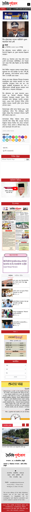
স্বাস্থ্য (20, 477)
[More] (19, 140)
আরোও (15, 332)
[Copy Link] (13, 140)
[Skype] (4, 140)
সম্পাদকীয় (15, 477)
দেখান (15, 377)
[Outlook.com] (16, 140)
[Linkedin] (10, 137)
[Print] (25, 137)
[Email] (7, 140)
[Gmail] (10, 140)
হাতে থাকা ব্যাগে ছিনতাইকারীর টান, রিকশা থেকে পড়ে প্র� (20, 281)
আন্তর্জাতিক (15, 473)
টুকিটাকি (18, 475)
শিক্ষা (11, 477)
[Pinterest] (13, 137)
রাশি (22, 475)
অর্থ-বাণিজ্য (9, 473)
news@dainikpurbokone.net (17, 482)
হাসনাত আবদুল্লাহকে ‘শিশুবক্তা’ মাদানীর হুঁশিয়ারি (20, 312)
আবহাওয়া (22, 473)
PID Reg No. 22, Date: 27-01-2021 (15, 486)
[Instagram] (19, 137)
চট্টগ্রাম (9, 475)
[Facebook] (4, 137)
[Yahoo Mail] (22, 137)
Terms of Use (19, 484)
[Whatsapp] (16, 137)
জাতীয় (13, 475)
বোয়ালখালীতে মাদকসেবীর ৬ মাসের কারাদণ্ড (20, 323)
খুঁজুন (27, 160)
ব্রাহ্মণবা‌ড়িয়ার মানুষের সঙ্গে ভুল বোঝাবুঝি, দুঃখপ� (20, 302)
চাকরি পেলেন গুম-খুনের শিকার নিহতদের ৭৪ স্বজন (20, 292)
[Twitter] (7, 137)
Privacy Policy (10, 484)
